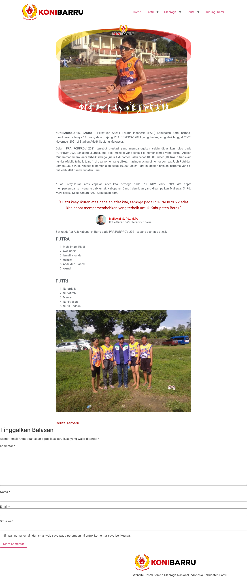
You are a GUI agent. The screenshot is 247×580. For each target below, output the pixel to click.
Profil (150, 12)
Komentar (7, 445)
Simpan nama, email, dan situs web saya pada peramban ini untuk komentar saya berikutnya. (67, 535)
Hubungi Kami (214, 12)
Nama (5, 491)
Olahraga (170, 12)
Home (137, 12)
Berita (191, 12)
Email (5, 506)
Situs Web (7, 521)
